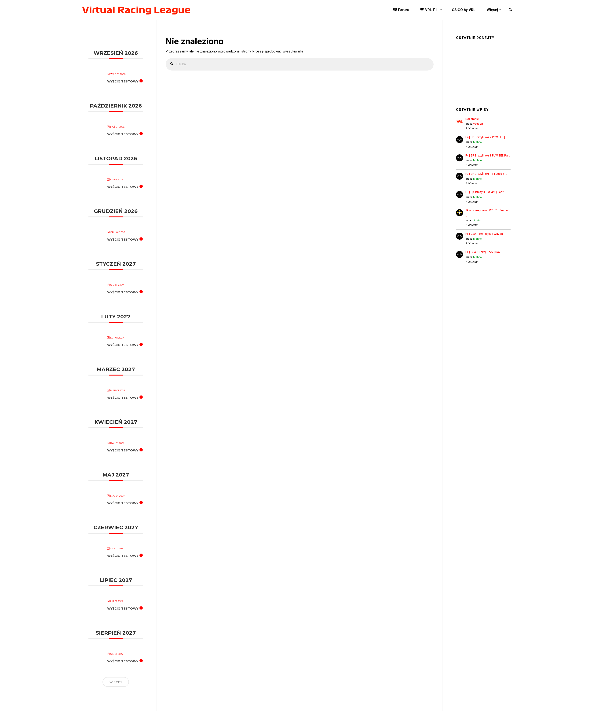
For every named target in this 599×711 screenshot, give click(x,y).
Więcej (116, 682)
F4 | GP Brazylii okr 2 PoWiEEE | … (486, 137)
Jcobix (477, 220)
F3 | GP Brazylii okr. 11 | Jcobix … (486, 173)
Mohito (477, 142)
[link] (510, 10)
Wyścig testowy (122, 81)
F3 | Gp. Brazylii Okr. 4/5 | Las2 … (486, 192)
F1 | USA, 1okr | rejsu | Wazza (484, 233)
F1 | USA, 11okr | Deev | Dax (482, 252)
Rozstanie (472, 119)
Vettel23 (478, 123)
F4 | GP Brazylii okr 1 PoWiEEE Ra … (488, 155)
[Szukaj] (172, 64)
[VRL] (136, 10)
